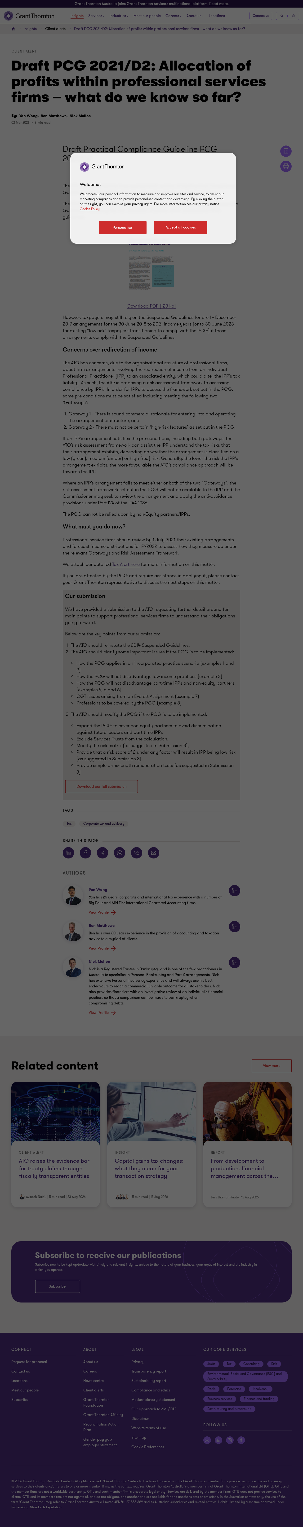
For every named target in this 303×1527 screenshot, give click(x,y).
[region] (153, 198)
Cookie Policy (90, 209)
